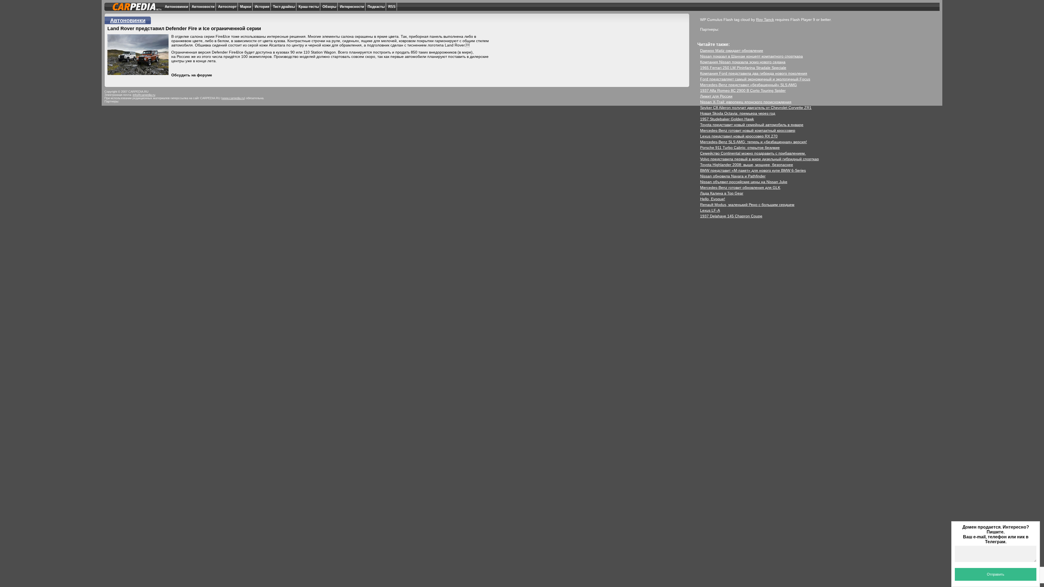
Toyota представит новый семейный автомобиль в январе (751, 125)
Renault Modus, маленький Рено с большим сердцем (747, 204)
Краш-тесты (309, 7)
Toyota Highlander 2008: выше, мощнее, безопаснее (746, 165)
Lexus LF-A (710, 210)
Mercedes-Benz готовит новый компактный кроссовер (747, 130)
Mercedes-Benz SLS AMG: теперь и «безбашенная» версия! (753, 142)
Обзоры (329, 7)
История (262, 7)
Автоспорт (227, 7)
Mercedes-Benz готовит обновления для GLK (740, 187)
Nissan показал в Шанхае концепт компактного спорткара (751, 56)
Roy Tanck (765, 19)
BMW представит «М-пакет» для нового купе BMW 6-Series (753, 170)
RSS (392, 7)
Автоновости (203, 7)
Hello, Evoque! (712, 199)
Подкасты (376, 7)
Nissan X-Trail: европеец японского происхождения (745, 102)
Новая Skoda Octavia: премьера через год (737, 113)
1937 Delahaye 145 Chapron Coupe (731, 216)
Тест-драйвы (284, 7)
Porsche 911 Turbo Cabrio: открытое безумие (740, 147)
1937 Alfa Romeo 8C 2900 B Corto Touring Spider (743, 90)
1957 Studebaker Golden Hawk (727, 119)
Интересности (352, 7)
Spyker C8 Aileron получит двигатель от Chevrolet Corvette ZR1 (756, 107)
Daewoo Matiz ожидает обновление (731, 50)
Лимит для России (716, 96)
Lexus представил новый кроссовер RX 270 (739, 136)
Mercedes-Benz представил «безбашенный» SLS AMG (748, 85)
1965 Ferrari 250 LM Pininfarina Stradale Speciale (743, 67)
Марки (245, 7)
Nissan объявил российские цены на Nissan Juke (743, 182)
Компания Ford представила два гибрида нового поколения (753, 73)
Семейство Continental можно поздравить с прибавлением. (753, 153)
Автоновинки (176, 7)
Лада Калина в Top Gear (721, 193)
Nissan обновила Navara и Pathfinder (733, 176)
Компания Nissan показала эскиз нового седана (742, 62)
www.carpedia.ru (233, 98)
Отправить (995, 574)
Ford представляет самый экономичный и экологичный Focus (755, 79)
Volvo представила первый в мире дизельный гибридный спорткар (759, 159)
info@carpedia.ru (144, 94)
